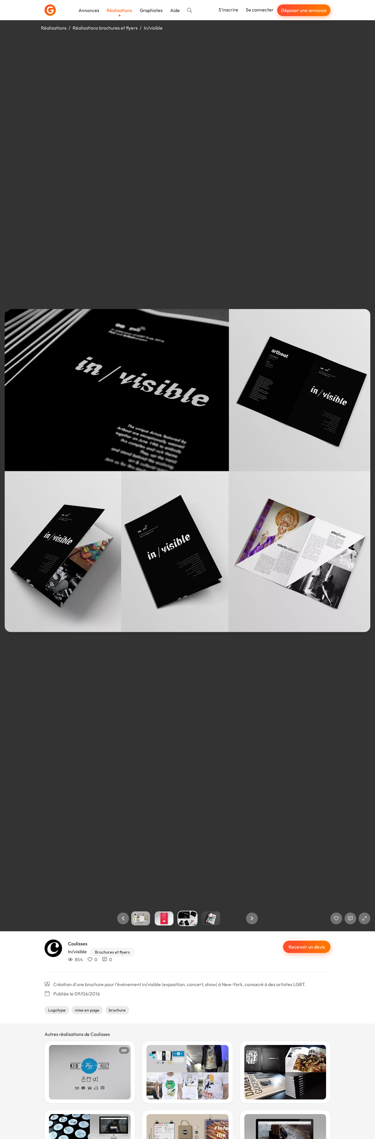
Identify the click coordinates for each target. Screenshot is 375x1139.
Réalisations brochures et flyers (105, 28)
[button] (123, 918)
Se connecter (260, 10)
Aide (175, 10)
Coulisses (77, 944)
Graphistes (151, 10)
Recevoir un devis (307, 947)
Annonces (89, 10)
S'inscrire (228, 10)
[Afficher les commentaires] (350, 918)
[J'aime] (336, 918)
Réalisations (119, 10)
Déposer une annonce (304, 10)
